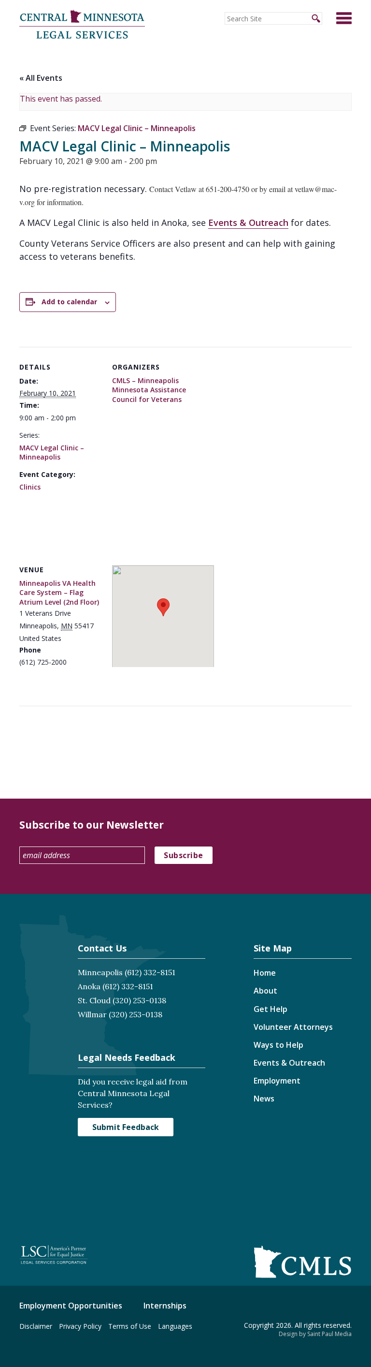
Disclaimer (35, 1326)
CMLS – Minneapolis (145, 380)
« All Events (40, 78)
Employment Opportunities (70, 1305)
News (264, 1098)
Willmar (92, 1014)
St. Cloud (94, 1000)
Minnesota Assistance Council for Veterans (149, 394)
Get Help (270, 1009)
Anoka (89, 986)
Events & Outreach (248, 222)
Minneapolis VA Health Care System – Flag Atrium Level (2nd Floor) (59, 593)
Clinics (30, 486)
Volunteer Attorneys (293, 1027)
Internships (164, 1305)
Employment (277, 1080)
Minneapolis (100, 972)
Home (265, 972)
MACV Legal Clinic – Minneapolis (51, 452)
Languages (175, 1326)
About (265, 990)
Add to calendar (69, 301)
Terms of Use (129, 1326)
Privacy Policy (80, 1326)
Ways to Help (278, 1045)
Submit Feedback (125, 1127)
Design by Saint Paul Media (315, 1334)
